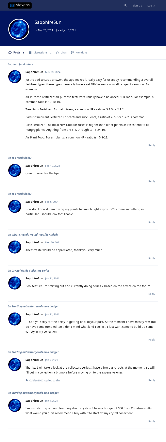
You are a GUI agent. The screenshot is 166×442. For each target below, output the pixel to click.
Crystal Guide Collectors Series (30, 270)
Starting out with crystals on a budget (35, 306)
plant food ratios (22, 64)
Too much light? (21, 158)
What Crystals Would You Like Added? (35, 234)
